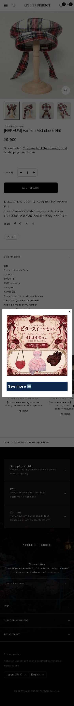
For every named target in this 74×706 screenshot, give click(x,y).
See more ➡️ (20, 386)
